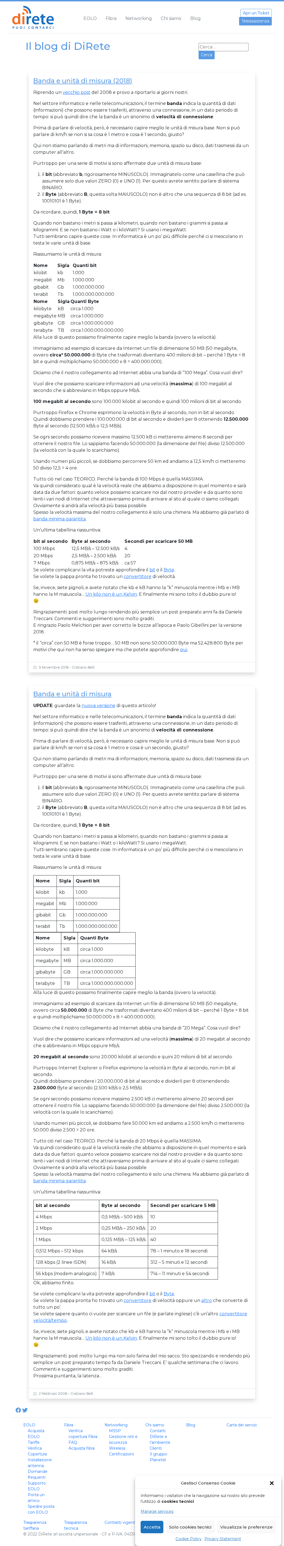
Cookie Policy (189, 1538)
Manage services (157, 1511)
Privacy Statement (222, 1538)
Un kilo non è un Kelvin (111, 594)
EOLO (90, 18)
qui (183, 649)
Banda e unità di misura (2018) (82, 81)
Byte (169, 569)
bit (152, 569)
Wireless (117, 1448)
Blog (195, 18)
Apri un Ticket (256, 13)
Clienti (156, 1448)
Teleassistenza (255, 21)
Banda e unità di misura (72, 694)
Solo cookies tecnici (190, 1527)
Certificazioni (121, 1454)
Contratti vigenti (120, 1522)
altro (206, 1300)
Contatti (158, 1430)
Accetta (152, 1527)
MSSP (115, 1430)
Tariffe (34, 1442)
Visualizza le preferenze (246, 1527)
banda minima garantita (59, 519)
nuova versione (98, 705)
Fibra (111, 18)
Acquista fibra (82, 1448)
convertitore (137, 576)
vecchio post (76, 92)
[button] (272, 1483)
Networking (138, 18)
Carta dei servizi (242, 1424)
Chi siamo (171, 18)
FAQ (73, 1442)
